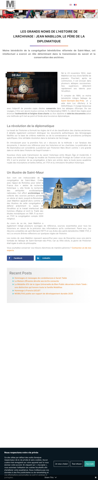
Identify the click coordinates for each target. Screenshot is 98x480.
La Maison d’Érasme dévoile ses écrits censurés (37, 281)
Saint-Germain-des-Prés (72, 101)
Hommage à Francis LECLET (27, 290)
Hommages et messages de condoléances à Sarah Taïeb (41, 278)
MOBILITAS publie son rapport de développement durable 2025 (44, 293)
